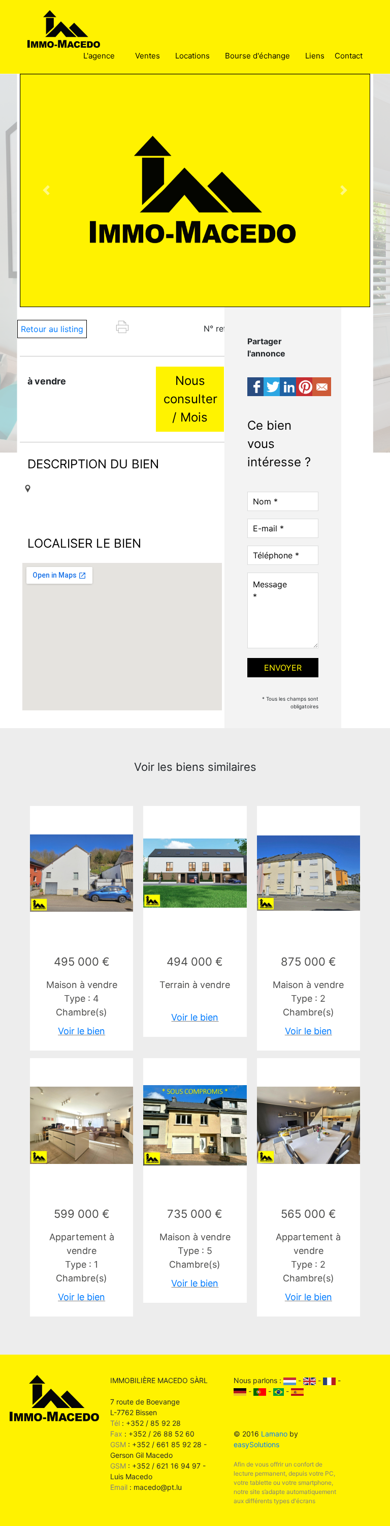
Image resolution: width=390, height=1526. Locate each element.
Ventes (147, 56)
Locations (192, 56)
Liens (314, 56)
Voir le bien (81, 1031)
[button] (46, 190)
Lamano (274, 1433)
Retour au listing (52, 329)
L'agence (99, 56)
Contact (349, 56)
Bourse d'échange (257, 56)
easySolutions (256, 1444)
